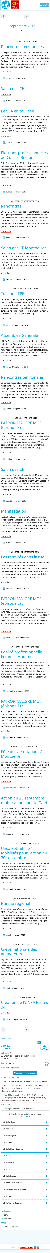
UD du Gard (7, 1142)
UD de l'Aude (8, 1129)
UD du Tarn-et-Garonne (12, 1203)
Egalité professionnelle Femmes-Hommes (21, 654)
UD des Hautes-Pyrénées (13, 1183)
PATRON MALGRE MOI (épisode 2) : (21, 601)
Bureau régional (15, 903)
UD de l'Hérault (9, 1162)
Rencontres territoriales (22, 46)
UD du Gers (7, 1156)
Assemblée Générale (19, 335)
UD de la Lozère (9, 1176)
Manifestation (13, 511)
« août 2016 (3, 16)
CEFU (6, 1215)
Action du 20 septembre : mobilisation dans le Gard (24, 800)
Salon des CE (12, 88)
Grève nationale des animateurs (19, 951)
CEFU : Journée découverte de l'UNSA (19, 1108)
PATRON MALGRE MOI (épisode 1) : (21, 703)
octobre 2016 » (26, 16)
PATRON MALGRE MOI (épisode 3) (21, 425)
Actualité (7, 1219)
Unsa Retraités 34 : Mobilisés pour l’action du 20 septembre (24, 853)
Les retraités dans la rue (22, 556)
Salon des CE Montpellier (23, 247)
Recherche (6, 1038)
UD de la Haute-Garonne (13, 1149)
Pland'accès (46, 1065)
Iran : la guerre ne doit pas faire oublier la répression (25, 1081)
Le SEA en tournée (17, 111)
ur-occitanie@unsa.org (11, 1068)
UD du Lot (7, 1169)
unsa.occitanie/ (29, 1073)
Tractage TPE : (13, 293)
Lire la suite (6, 71)
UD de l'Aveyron (9, 1135)
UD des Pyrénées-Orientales (14, 1189)
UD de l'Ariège (9, 1122)
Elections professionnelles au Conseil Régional (24, 155)
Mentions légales (11, 1226)
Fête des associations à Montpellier (21, 754)
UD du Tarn (7, 1196)
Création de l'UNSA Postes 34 (24, 1005)
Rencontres (11, 206)
